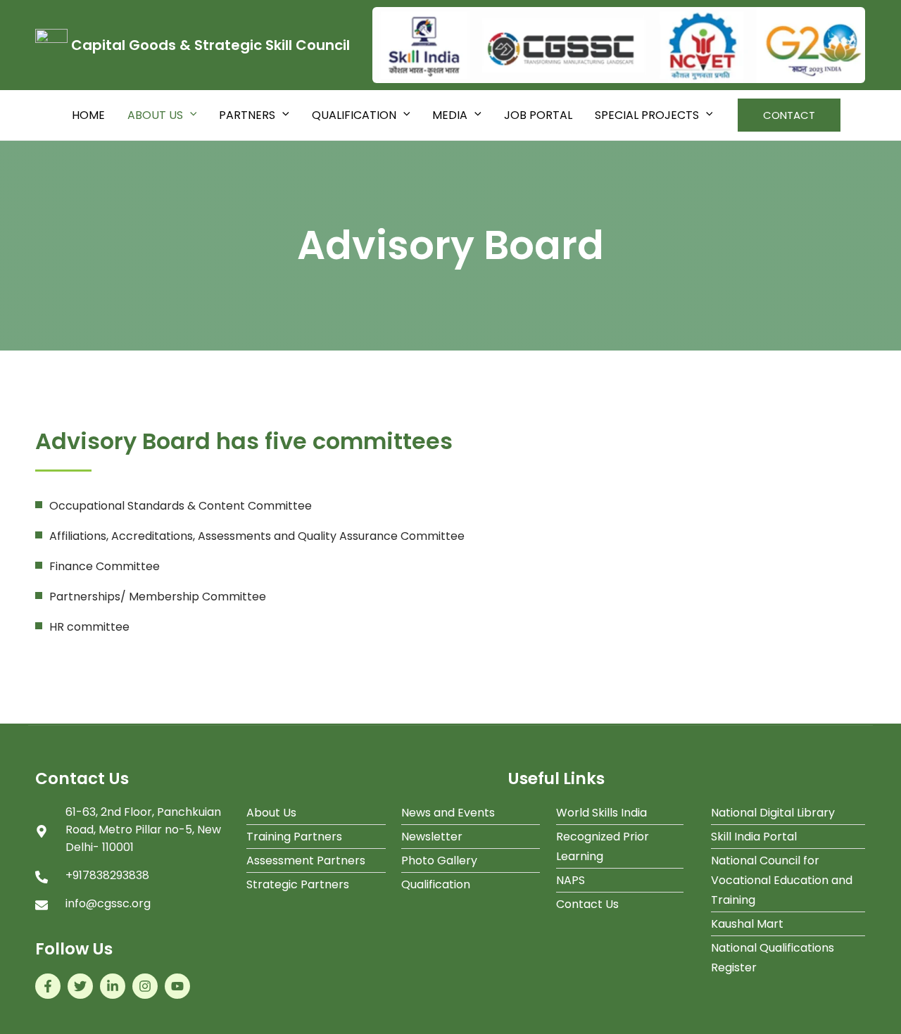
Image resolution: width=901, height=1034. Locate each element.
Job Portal (538, 115)
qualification (354, 115)
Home (88, 115)
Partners (247, 115)
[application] (190, 115)
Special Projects (647, 115)
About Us (155, 115)
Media (449, 115)
